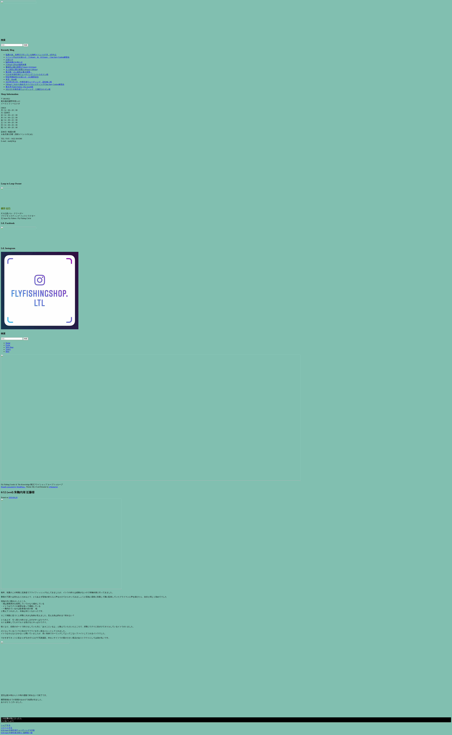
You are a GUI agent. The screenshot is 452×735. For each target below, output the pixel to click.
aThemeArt (53, 487)
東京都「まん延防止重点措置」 (19, 72)
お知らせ (9, 60)
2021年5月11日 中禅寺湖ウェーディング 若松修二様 (29, 82)
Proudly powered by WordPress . (13, 487)
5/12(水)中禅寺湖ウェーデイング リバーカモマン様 (27, 74)
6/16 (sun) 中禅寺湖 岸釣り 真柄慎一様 (16, 733)
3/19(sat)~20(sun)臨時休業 (16, 65)
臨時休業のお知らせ (14, 62)
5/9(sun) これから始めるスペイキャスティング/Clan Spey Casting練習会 (35, 84)
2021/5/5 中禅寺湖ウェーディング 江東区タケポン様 (28, 89)
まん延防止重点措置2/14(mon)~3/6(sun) (22, 70)
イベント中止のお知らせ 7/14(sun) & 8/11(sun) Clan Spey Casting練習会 (37, 57)
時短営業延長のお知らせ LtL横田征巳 (22, 77)
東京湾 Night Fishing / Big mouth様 (19, 87)
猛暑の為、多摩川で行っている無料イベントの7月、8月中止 (31, 55)
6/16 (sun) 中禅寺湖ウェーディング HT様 (18, 730)
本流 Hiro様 (11, 79)
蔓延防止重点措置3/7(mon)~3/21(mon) (21, 67)
